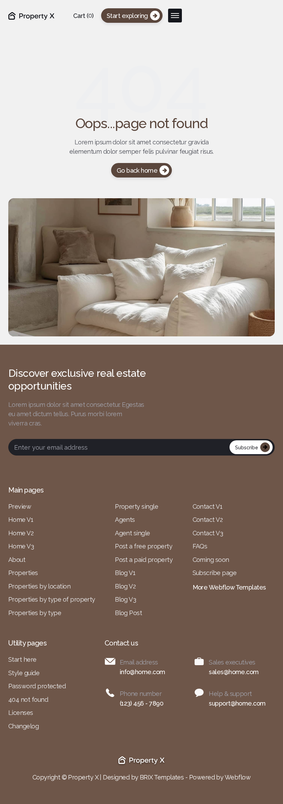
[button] (83, 15)
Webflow (238, 777)
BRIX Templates (162, 777)
